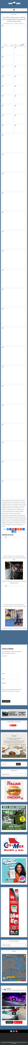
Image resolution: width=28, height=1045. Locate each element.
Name (4, 673)
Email (3, 678)
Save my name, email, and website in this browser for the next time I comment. (11, 690)
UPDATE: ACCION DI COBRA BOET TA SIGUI (14, 628)
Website (4, 683)
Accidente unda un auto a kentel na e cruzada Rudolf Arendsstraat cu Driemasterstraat (14, 19)
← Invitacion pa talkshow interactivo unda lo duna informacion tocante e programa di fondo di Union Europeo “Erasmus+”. (13, 636)
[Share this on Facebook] (10, 529)
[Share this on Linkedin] (13, 531)
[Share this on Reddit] (18, 529)
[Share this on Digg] (23, 529)
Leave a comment (19, 23)
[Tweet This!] (8, 529)
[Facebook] (14, 1031)
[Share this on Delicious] (15, 531)
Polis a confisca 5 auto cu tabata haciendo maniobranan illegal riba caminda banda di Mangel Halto (14, 557)
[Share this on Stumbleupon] (21, 529)
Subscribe (19, 1022)
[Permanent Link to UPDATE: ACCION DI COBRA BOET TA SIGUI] (14, 617)
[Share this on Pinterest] (16, 529)
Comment (5, 655)
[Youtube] (16, 1031)
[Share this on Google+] (13, 529)
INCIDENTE (14, 14)
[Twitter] (11, 1031)
